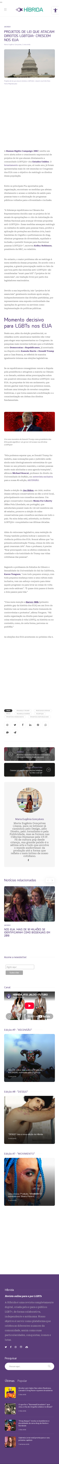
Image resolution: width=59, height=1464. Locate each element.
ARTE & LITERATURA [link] (33, 767)
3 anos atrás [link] (12, 1076)
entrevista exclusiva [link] (43, 477)
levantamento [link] (11, 165)
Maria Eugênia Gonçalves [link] (12, 44)
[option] (29, 912)
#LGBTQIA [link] (40, 713)
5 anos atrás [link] (12, 1200)
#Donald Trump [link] (23, 710)
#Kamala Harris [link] (23, 713)
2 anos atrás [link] (26, 44)
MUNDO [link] (7, 27)
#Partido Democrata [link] (15, 717)
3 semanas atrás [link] (24, 1444)
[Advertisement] (29, 119)
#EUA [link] (8, 713)
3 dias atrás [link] (22, 1430)
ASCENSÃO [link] (33, 480)
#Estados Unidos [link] (43, 710)
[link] (55, 10)
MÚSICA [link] (20, 752)
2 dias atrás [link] (22, 1394)
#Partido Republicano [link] (39, 717)
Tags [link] (8, 710)
